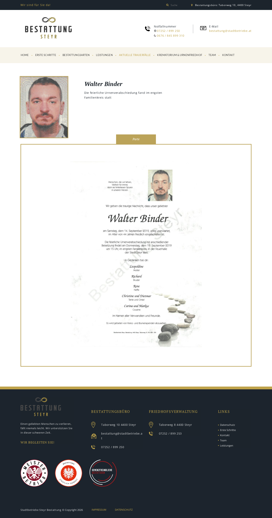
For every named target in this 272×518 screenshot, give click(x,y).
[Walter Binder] (44, 108)
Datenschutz (227, 425)
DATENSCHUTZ (124, 509)
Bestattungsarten (76, 55)
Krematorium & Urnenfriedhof (179, 55)
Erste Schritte (45, 55)
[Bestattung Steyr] (48, 28)
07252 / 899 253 (170, 433)
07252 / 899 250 (168, 31)
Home (25, 55)
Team (212, 55)
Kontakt (228, 55)
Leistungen (104, 55)
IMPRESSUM (99, 509)
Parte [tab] (136, 139)
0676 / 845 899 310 (170, 35)
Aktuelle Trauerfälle (135, 55)
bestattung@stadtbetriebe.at (230, 31)
